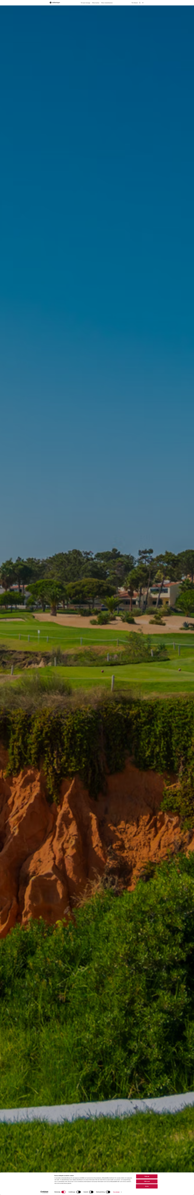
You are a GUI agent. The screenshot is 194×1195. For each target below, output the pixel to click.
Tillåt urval (147, 1181)
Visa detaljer (116, 1192)
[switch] (78, 1192)
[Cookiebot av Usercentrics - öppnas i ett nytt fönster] (44, 1192)
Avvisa (147, 1186)
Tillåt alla (146, 1176)
